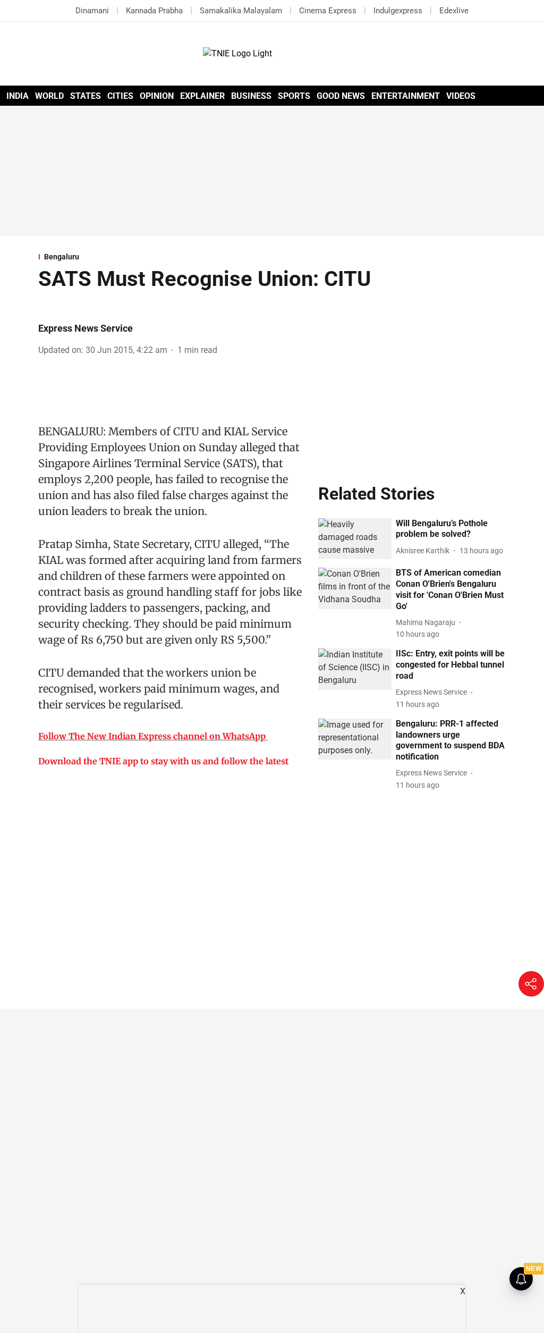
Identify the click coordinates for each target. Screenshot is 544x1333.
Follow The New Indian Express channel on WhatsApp (152, 736)
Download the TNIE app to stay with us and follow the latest (163, 761)
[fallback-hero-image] (355, 539)
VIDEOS (460, 96)
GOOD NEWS (341, 96)
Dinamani (92, 10)
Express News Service (85, 328)
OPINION (157, 96)
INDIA (17, 96)
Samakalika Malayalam (241, 10)
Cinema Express (327, 10)
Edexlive (454, 10)
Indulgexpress (397, 10)
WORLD (49, 96)
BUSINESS (251, 96)
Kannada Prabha (154, 10)
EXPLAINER (202, 96)
